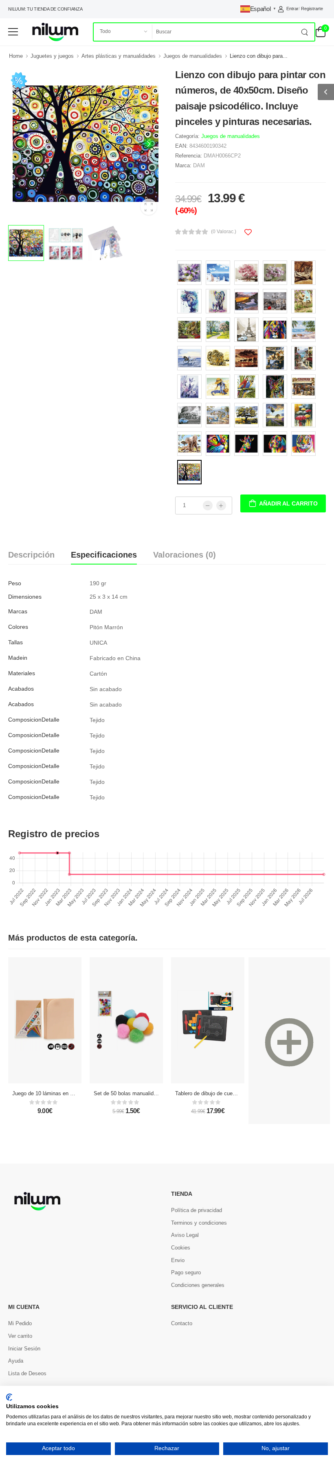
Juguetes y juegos (52, 56)
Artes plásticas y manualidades (118, 56)
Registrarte (312, 8)
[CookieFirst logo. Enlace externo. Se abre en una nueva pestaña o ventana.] (9, 1397)
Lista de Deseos (27, 1373)
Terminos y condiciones (199, 1223)
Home (16, 56)
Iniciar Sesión (24, 1349)
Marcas (17, 611)
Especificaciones (104, 554)
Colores (18, 627)
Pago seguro (186, 1272)
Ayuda (15, 1361)
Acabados (21, 688)
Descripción (31, 554)
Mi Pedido (20, 1323)
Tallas (15, 642)
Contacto (181, 1323)
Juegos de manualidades (192, 56)
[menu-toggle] (13, 32)
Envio (178, 1260)
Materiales (21, 673)
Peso (14, 583)
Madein (17, 657)
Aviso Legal (185, 1235)
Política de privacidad (196, 1210)
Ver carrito (20, 1336)
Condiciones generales (197, 1285)
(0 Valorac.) (223, 231)
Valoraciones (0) (184, 554)
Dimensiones (25, 596)
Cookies (180, 1248)
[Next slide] (149, 144)
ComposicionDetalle (33, 719)
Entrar (292, 8)
